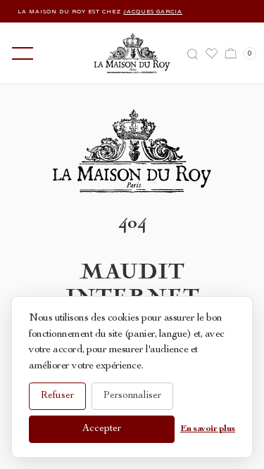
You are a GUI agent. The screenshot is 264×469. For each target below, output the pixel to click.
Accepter (101, 429)
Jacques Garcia (150, 11)
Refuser (57, 396)
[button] (20, 53)
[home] (132, 53)
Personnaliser (132, 396)
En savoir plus (207, 429)
